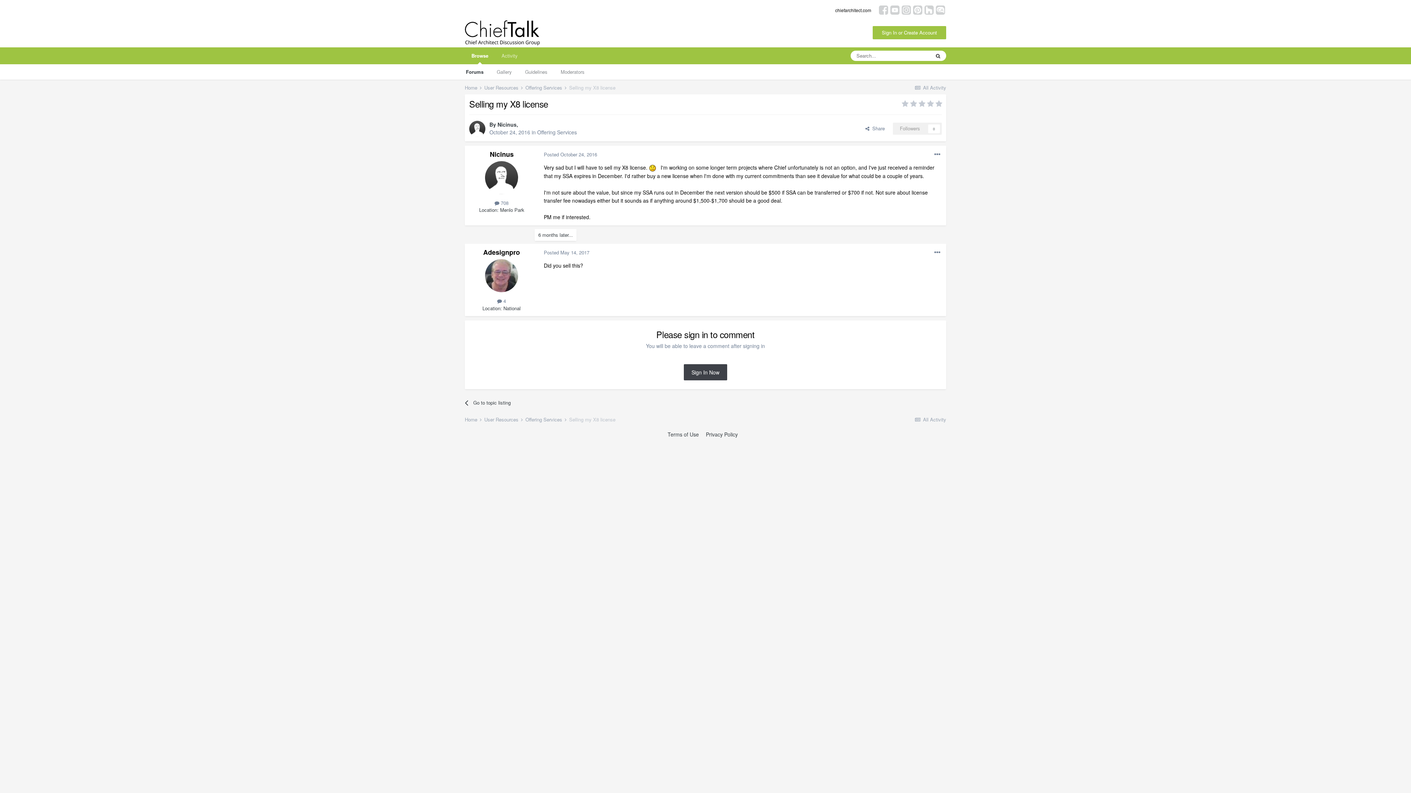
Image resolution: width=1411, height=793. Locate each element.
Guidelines (536, 71)
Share (877, 128)
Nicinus (507, 124)
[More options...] (937, 154)
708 (504, 202)
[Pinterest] (917, 9)
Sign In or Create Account (909, 32)
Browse (479, 55)
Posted (570, 154)
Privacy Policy (722, 434)
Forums (475, 71)
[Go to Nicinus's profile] (477, 129)
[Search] (938, 56)
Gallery (504, 71)
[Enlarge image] (652, 167)
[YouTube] (895, 9)
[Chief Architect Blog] (940, 9)
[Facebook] (883, 9)
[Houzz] (929, 9)
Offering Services (557, 132)
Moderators (573, 71)
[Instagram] (906, 9)
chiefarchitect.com (853, 10)
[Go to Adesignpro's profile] (501, 275)
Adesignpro (501, 252)
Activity (510, 55)
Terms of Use (683, 434)
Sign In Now (705, 372)
